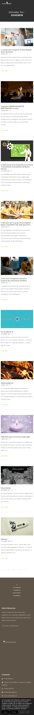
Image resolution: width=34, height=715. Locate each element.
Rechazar (14, 712)
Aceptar (5, 712)
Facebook (17, 587)
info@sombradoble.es (10, 692)
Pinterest (17, 593)
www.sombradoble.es (10, 696)
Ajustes (22, 712)
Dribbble (17, 595)
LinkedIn (17, 590)
